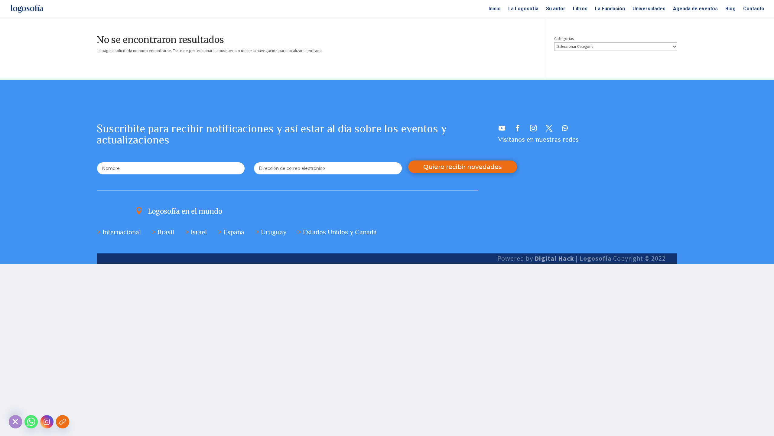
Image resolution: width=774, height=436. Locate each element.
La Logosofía (523, 9)
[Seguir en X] (549, 128)
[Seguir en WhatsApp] (564, 128)
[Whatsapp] (31, 421)
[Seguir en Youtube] (502, 128)
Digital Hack (554, 258)
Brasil (166, 232)
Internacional (121, 232)
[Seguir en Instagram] (533, 128)
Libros (580, 9)
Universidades (649, 9)
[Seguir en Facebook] (517, 128)
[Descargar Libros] (62, 421)
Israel (199, 232)
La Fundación (610, 9)
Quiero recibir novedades (462, 166)
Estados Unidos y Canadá (340, 232)
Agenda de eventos (695, 9)
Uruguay (273, 232)
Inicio (495, 9)
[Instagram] (47, 421)
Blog (730, 9)
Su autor (555, 9)
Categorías (564, 38)
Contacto (753, 9)
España (233, 232)
